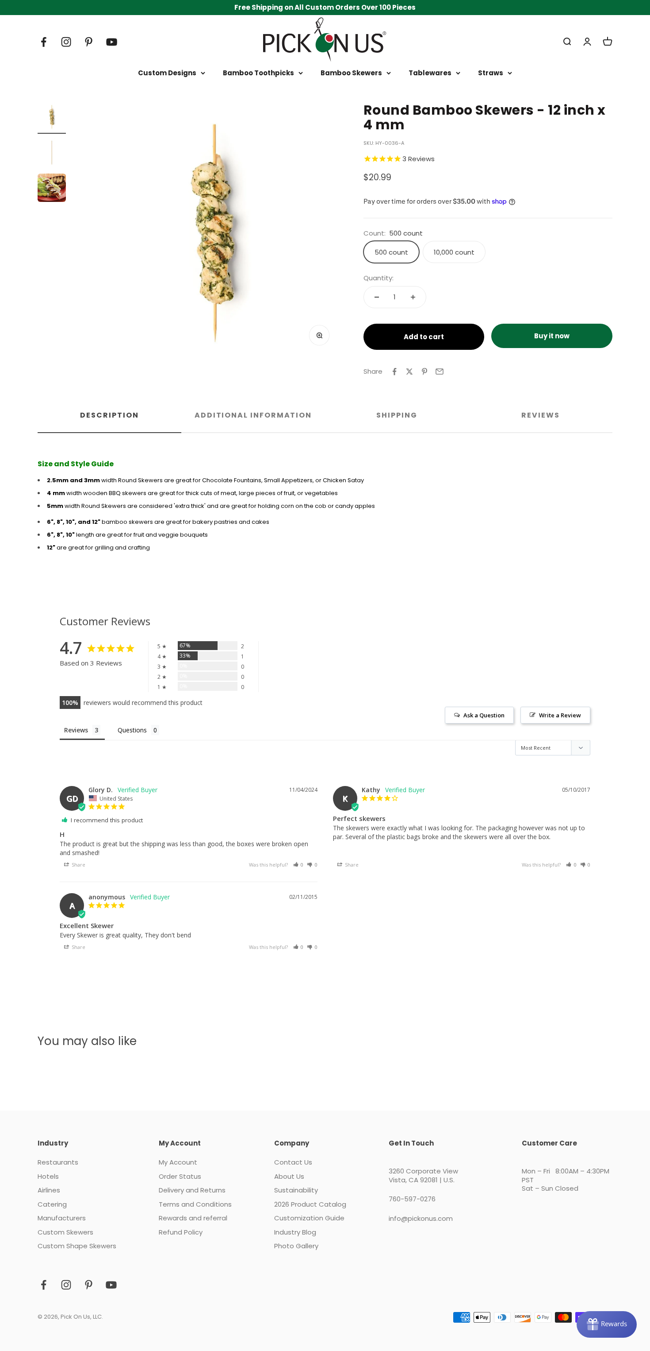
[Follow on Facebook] (44, 42)
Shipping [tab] (396, 415)
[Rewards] (607, 1324)
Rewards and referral (193, 1218)
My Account (178, 1162)
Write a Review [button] (560, 715)
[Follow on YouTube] (112, 42)
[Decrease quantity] (377, 297)
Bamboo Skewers (351, 73)
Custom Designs (167, 73)
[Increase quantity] (413, 297)
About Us (289, 1176)
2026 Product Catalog (310, 1204)
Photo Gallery (296, 1246)
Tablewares (430, 73)
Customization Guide (309, 1218)
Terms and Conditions (195, 1204)
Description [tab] (109, 415)
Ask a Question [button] (484, 715)
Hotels (48, 1176)
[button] (298, 864)
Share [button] (77, 864)
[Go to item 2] (52, 153)
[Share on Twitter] (409, 371)
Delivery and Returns (192, 1190)
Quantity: (378, 278)
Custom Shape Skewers (77, 1246)
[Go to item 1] (52, 118)
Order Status (180, 1176)
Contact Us (293, 1162)
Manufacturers (62, 1218)
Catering (52, 1204)
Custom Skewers (65, 1232)
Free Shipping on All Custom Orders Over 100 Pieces (325, 7)
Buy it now (552, 336)
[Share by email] (439, 371)
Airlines (49, 1190)
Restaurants (58, 1162)
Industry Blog (295, 1232)
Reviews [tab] (540, 415)
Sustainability (296, 1190)
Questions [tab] (132, 730)
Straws (490, 73)
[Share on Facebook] (394, 371)
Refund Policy (181, 1232)
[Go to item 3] (52, 189)
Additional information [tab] (253, 415)
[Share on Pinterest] (424, 371)
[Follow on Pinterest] (89, 42)
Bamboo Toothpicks (258, 73)
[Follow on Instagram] (66, 42)
